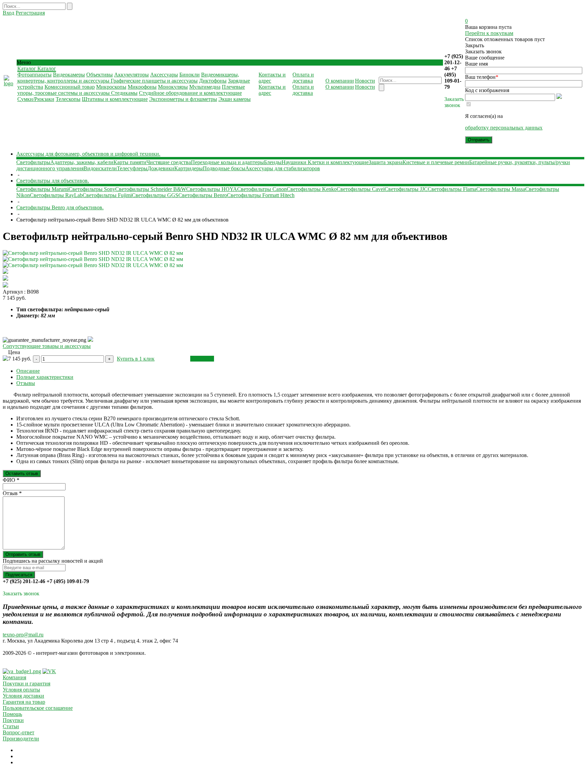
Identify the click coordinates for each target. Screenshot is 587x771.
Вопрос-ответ (18, 732)
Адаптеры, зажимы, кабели (81, 162)
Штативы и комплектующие (115, 99)
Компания (14, 677)
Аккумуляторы (131, 74)
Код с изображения (487, 90)
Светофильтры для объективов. (52, 180)
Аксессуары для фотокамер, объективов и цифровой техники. (88, 154)
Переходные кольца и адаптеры (227, 162)
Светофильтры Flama (452, 189)
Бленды (273, 162)
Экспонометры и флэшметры (183, 99)
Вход (8, 13)
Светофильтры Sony (92, 189)
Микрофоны (142, 87)
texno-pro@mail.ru (23, 634)
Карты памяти (129, 162)
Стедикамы (124, 93)
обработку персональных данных (503, 127)
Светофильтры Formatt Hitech (261, 195)
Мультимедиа (204, 87)
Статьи (11, 726)
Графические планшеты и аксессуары (154, 81)
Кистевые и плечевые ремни (436, 162)
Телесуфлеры (132, 168)
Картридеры (188, 168)
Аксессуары (164, 74)
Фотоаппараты (34, 74)
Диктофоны (213, 81)
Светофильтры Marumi (42, 189)
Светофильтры (33, 162)
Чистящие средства (168, 162)
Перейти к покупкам (489, 33)
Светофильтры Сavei (361, 189)
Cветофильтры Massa (500, 189)
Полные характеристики (44, 377)
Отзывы (25, 383)
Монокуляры (173, 87)
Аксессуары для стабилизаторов (282, 168)
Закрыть (474, 45)
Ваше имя (476, 64)
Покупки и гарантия (26, 683)
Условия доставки (23, 696)
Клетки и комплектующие (338, 162)
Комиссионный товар (70, 87)
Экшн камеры (234, 99)
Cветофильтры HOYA (211, 189)
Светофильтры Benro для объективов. (60, 207)
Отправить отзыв (22, 554)
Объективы (99, 74)
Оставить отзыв (21, 473)
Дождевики (160, 168)
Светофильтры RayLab (56, 195)
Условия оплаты (21, 690)
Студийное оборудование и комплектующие (190, 93)
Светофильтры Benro (202, 195)
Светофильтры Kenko (312, 189)
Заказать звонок (454, 102)
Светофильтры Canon (262, 189)
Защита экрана (386, 162)
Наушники (295, 162)
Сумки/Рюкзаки (35, 99)
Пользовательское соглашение (38, 708)
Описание (28, 371)
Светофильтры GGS (155, 195)
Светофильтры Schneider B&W (150, 189)
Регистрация (30, 13)
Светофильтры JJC (406, 189)
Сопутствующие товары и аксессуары (47, 346)
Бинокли (189, 74)
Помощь (12, 714)
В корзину (202, 359)
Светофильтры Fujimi (107, 195)
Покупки (13, 720)
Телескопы (68, 99)
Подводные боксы (224, 168)
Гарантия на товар (24, 702)
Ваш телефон (481, 77)
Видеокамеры (69, 74)
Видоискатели (100, 168)
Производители (21, 738)
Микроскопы (111, 87)
